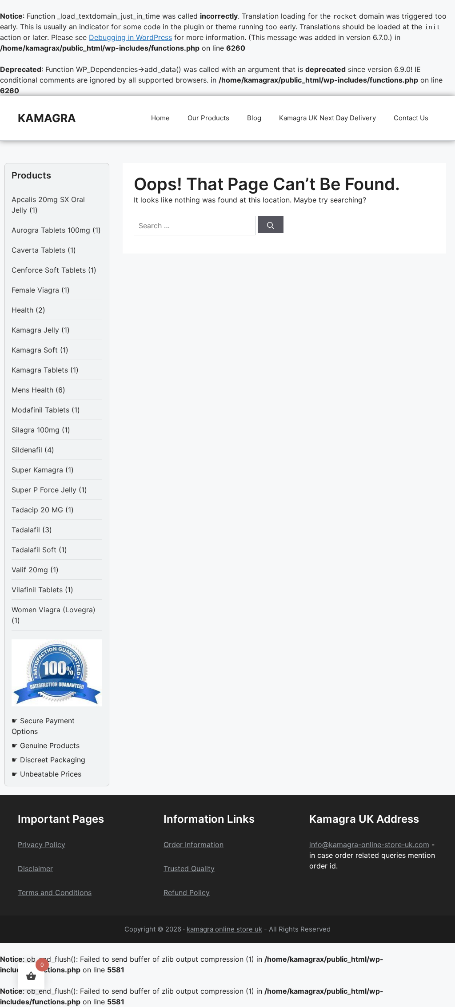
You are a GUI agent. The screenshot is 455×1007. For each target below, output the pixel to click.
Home (160, 118)
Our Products (208, 118)
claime (39, 868)
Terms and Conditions (55, 892)
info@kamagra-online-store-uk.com (369, 844)
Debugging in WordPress (130, 37)
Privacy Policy (41, 844)
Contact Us (411, 118)
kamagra (47, 118)
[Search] (270, 224)
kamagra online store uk (224, 929)
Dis (23, 868)
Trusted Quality (189, 868)
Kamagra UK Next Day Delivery (327, 118)
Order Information (194, 844)
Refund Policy (187, 892)
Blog (254, 118)
